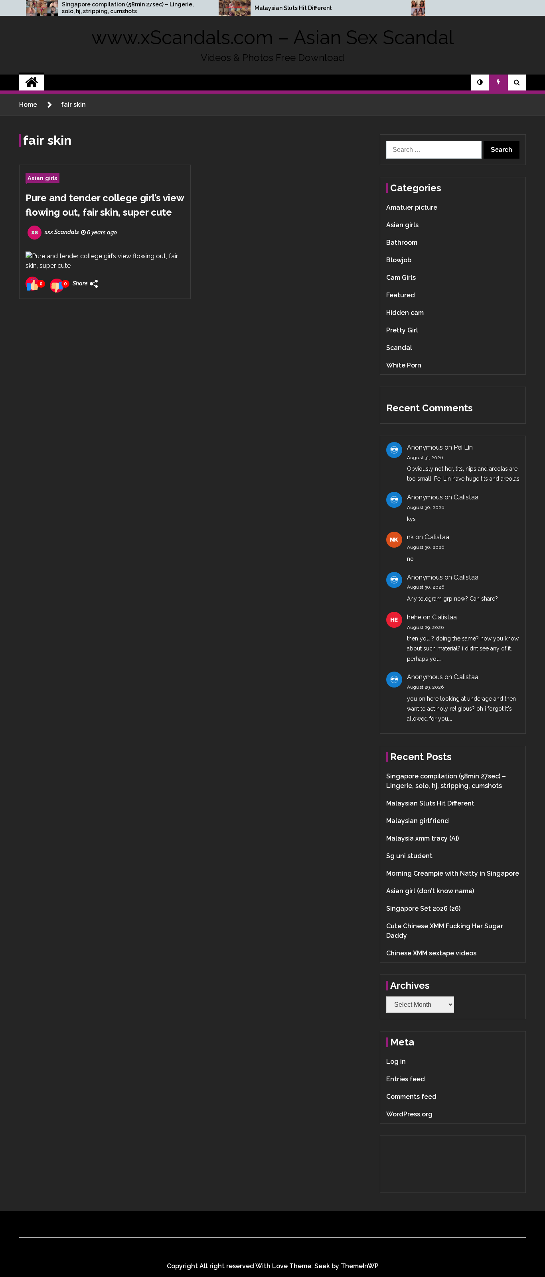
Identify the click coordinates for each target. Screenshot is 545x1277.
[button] (480, 82)
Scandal (399, 348)
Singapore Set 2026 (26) (423, 908)
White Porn (403, 365)
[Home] (31, 82)
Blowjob (398, 260)
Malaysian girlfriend (417, 821)
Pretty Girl (402, 330)
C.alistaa (466, 497)
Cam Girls (401, 277)
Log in (396, 1061)
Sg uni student (409, 856)
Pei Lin (463, 447)
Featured (400, 295)
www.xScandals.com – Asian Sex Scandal (272, 37)
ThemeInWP (360, 1266)
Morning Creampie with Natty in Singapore (452, 873)
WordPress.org (409, 1114)
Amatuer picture (411, 207)
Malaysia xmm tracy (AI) (422, 838)
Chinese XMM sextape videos (431, 953)
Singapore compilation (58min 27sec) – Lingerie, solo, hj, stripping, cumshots (128, 7)
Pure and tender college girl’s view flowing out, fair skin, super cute (105, 205)
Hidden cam (405, 312)
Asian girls (42, 178)
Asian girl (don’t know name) (430, 891)
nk (410, 537)
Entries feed (405, 1079)
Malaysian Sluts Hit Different (293, 8)
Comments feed (411, 1096)
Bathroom (401, 242)
